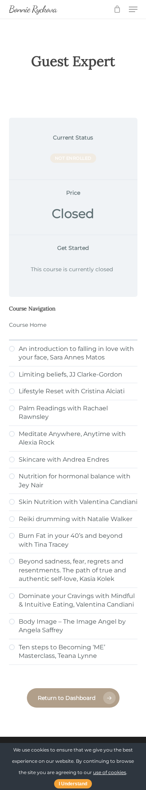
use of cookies (109, 772)
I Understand (73, 784)
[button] (133, 9)
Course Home (27, 325)
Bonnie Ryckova (32, 9)
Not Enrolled (73, 158)
